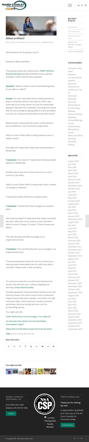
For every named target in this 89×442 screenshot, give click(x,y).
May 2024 (72, 198)
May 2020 (72, 304)
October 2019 (74, 326)
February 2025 (74, 179)
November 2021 (75, 249)
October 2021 (74, 252)
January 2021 (73, 280)
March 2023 (73, 213)
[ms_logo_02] (14, 5)
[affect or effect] (31, 25)
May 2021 (72, 268)
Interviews (72, 96)
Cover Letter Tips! (74, 31)
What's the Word (75, 135)
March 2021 (73, 274)
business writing (17, 334)
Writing (71, 144)
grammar (72, 83)
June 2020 (72, 301)
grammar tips (29, 334)
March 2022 (73, 237)
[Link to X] (82, 5)
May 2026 (72, 167)
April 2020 (72, 307)
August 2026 (73, 161)
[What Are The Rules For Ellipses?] (87, 221)
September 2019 (75, 329)
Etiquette (72, 74)
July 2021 (72, 262)
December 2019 (75, 320)
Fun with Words (75, 77)
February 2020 (74, 314)
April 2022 (72, 234)
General (71, 80)
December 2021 (75, 246)
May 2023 (72, 210)
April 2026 (72, 170)
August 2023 (73, 204)
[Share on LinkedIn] (31, 346)
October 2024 (74, 188)
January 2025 (73, 182)
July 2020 (72, 298)
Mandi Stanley (48, 42)
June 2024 (72, 195)
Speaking (72, 117)
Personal (72, 102)
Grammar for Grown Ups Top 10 (29, 42)
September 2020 (75, 292)
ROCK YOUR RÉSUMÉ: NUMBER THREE (74, 44)
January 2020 (73, 317)
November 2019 (75, 323)
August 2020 (73, 295)
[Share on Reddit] (48, 346)
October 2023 (74, 201)
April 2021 (72, 271)
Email (70, 71)
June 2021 (72, 265)
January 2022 (73, 243)
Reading (71, 111)
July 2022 (72, 225)
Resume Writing (75, 114)
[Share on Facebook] (8, 346)
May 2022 (72, 231)
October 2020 (74, 289)
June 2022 (72, 228)
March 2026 (73, 173)
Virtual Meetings (75, 120)
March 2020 (73, 311)
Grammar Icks (72, 27)
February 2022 (74, 240)
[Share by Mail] (53, 346)
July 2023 (72, 207)
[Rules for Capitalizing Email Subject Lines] (2, 221)
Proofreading (74, 108)
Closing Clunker (75, 68)
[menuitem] (69, 5)
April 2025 (72, 176)
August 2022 (73, 222)
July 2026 (72, 164)
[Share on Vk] (42, 346)
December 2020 (75, 283)
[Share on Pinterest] (25, 346)
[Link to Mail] (85, 5)
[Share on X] (14, 346)
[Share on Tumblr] (37, 346)
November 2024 (75, 185)
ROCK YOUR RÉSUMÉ (75, 51)
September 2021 (75, 256)
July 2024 (72, 191)
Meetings (72, 99)
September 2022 (75, 219)
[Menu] (69, 5)
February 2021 (74, 277)
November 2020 (75, 286)
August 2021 (73, 259)
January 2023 (73, 216)
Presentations (74, 105)
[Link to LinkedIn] (78, 5)
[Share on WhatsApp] (20, 346)
